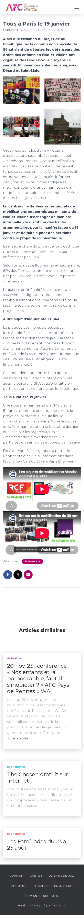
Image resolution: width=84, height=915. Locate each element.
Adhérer (35, 875)
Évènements (32, 561)
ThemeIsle (59, 905)
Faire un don (19, 885)
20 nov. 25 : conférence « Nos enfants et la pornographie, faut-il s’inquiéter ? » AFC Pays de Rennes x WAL (38, 678)
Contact (16, 875)
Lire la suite (18, 738)
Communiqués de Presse (42, 895)
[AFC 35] (23, 7)
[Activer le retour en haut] (76, 907)
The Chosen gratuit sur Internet (37, 777)
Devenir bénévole (61, 875)
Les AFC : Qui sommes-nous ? (54, 885)
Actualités (14, 658)
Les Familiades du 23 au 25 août (38, 844)
